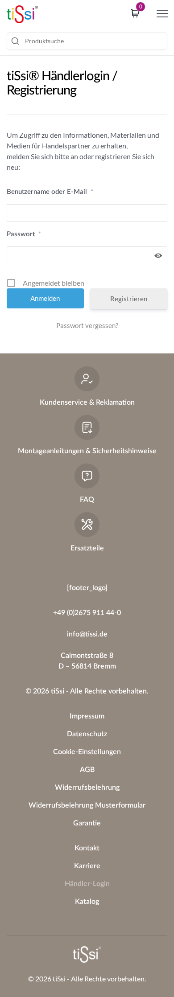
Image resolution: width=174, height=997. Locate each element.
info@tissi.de (87, 634)
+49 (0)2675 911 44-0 (87, 612)
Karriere (87, 866)
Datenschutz (87, 734)
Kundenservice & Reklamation (87, 402)
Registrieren (128, 299)
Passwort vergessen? (87, 325)
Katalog (87, 901)
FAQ (87, 499)
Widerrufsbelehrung (87, 787)
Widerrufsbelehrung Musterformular (87, 805)
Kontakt (87, 848)
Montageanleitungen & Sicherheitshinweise (87, 451)
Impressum (87, 716)
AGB (87, 769)
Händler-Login (87, 883)
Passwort (24, 234)
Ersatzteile (87, 548)
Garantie (87, 823)
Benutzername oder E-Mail (50, 192)
